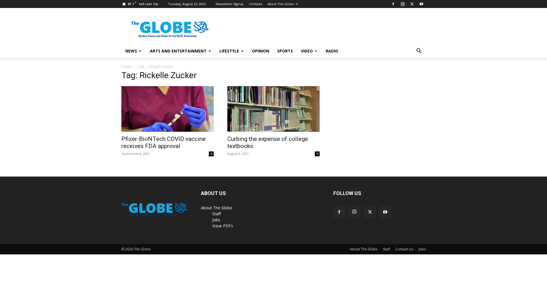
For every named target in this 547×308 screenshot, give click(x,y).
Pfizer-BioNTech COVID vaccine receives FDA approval (163, 142)
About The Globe (281, 4)
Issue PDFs (222, 225)
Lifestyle (229, 51)
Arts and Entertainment (178, 51)
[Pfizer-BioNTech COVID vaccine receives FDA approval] (167, 109)
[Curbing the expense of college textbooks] (273, 109)
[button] (419, 51)
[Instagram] (402, 4)
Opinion (260, 51)
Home (126, 66)
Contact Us (404, 249)
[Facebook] (393, 4)
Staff (216, 213)
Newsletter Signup (230, 4)
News (131, 51)
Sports (285, 51)
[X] (412, 4)
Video (307, 51)
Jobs (216, 219)
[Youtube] (421, 4)
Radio (332, 51)
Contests (255, 4)
